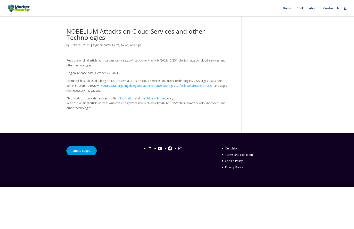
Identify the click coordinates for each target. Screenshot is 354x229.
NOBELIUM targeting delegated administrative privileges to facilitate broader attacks (156, 86)
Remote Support (82, 151)
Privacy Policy (234, 167)
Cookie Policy (234, 161)
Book (300, 8)
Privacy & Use (155, 98)
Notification (126, 98)
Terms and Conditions (239, 155)
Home (287, 8)
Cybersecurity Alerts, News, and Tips (117, 45)
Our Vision (231, 148)
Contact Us (331, 8)
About (313, 8)
